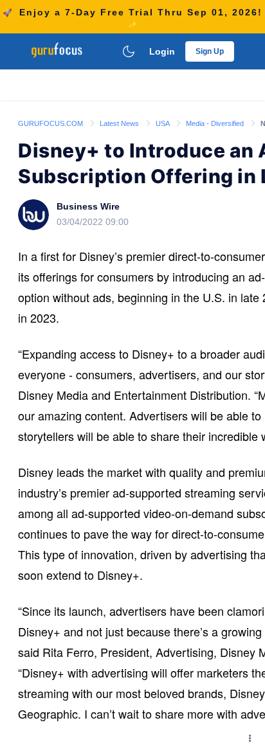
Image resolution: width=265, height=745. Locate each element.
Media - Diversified (216, 123)
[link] (51, 123)
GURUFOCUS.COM (51, 123)
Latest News (120, 123)
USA (163, 123)
